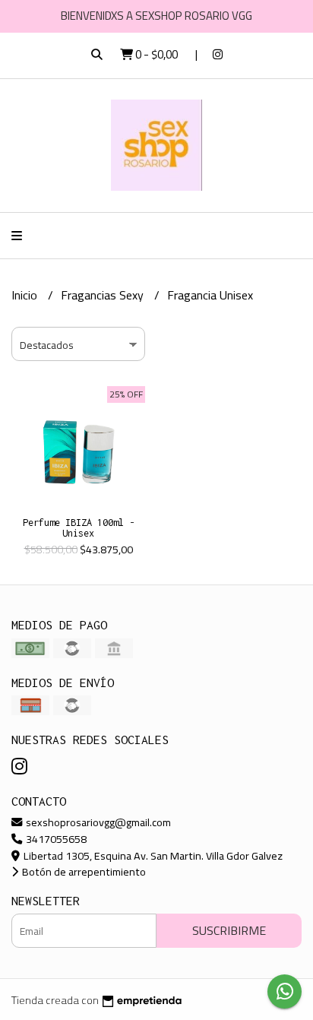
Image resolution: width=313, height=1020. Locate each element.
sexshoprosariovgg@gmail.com (97, 822)
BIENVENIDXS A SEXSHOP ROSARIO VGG (156, 16)
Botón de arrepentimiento (83, 871)
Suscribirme (229, 930)
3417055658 (55, 838)
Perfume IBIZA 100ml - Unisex (78, 528)
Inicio (25, 295)
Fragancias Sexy (104, 295)
